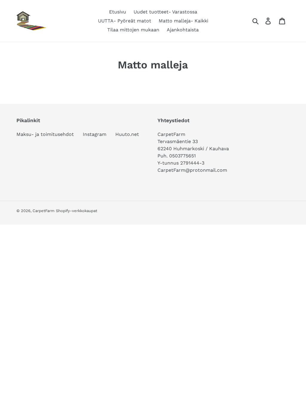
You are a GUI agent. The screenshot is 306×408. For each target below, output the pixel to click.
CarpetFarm (43, 210)
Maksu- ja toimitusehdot (45, 134)
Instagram (94, 134)
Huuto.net (127, 134)
